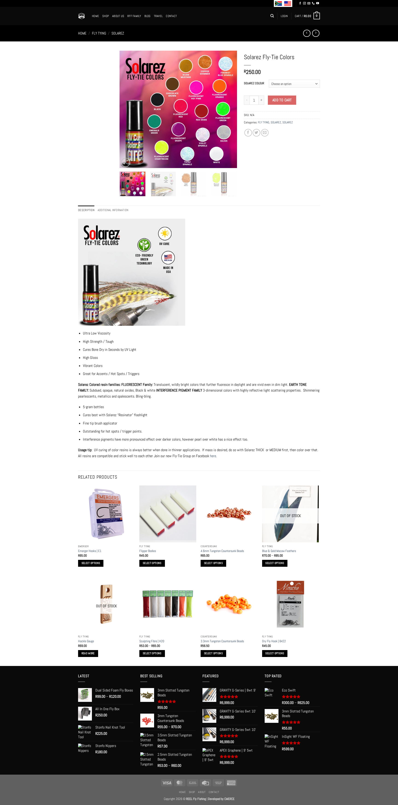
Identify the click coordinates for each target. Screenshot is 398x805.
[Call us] (313, 3)
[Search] (272, 16)
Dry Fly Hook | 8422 (274, 641)
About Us (118, 16)
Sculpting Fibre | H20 (151, 641)
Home (95, 16)
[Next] (229, 109)
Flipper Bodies (147, 551)
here (213, 455)
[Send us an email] (308, 3)
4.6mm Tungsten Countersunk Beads (222, 551)
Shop (105, 16)
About (201, 792)
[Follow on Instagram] (304, 3)
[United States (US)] (287, 3)
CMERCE (229, 799)
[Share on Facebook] (248, 133)
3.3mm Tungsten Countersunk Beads (222, 641)
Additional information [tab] (113, 210)
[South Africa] (278, 3)
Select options (91, 563)
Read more (88, 653)
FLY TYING (99, 33)
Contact (171, 16)
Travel (158, 16)
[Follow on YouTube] (317, 3)
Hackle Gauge (86, 641)
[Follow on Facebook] (300, 3)
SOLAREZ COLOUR (254, 83)
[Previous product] (315, 33)
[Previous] (127, 109)
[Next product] (306, 33)
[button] (284, 16)
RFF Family (134, 16)
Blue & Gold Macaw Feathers (279, 551)
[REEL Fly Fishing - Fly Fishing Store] (81, 16)
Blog (147, 16)
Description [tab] (86, 210)
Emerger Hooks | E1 (89, 551)
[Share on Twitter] (256, 133)
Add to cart (282, 100)
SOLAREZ (117, 33)
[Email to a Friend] (265, 133)
